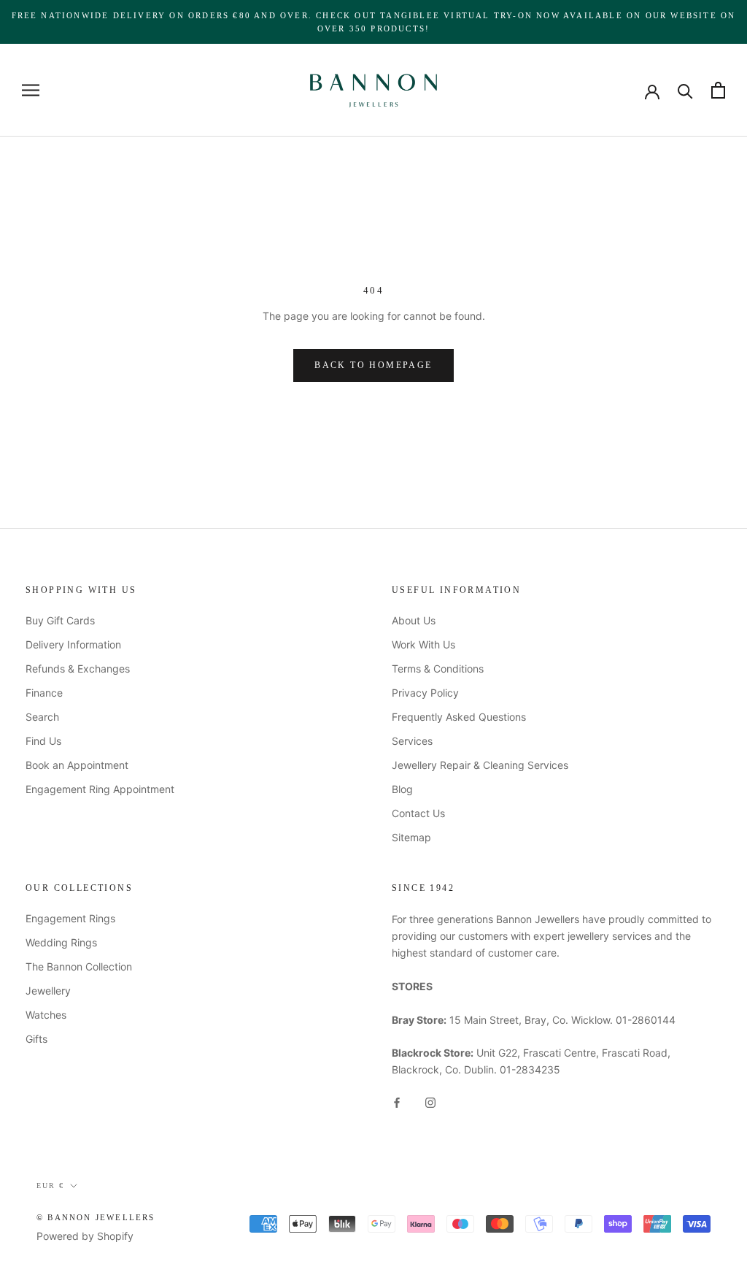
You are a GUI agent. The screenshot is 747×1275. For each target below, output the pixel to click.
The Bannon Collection (79, 966)
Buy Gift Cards (60, 620)
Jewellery (48, 990)
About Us (414, 620)
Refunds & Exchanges (78, 668)
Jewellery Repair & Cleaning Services (480, 765)
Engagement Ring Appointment (100, 789)
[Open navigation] (30, 90)
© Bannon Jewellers (95, 1217)
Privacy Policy (425, 692)
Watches (46, 1014)
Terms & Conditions (438, 668)
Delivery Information (73, 644)
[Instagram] (430, 1100)
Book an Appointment (77, 765)
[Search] (685, 90)
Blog (402, 789)
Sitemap (411, 837)
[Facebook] (397, 1100)
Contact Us (418, 813)
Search (42, 717)
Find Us (43, 741)
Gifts (36, 1039)
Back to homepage (373, 365)
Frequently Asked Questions (459, 717)
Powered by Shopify (84, 1236)
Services (412, 741)
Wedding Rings (61, 942)
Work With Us (423, 644)
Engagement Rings (70, 918)
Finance (44, 692)
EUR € (50, 1186)
